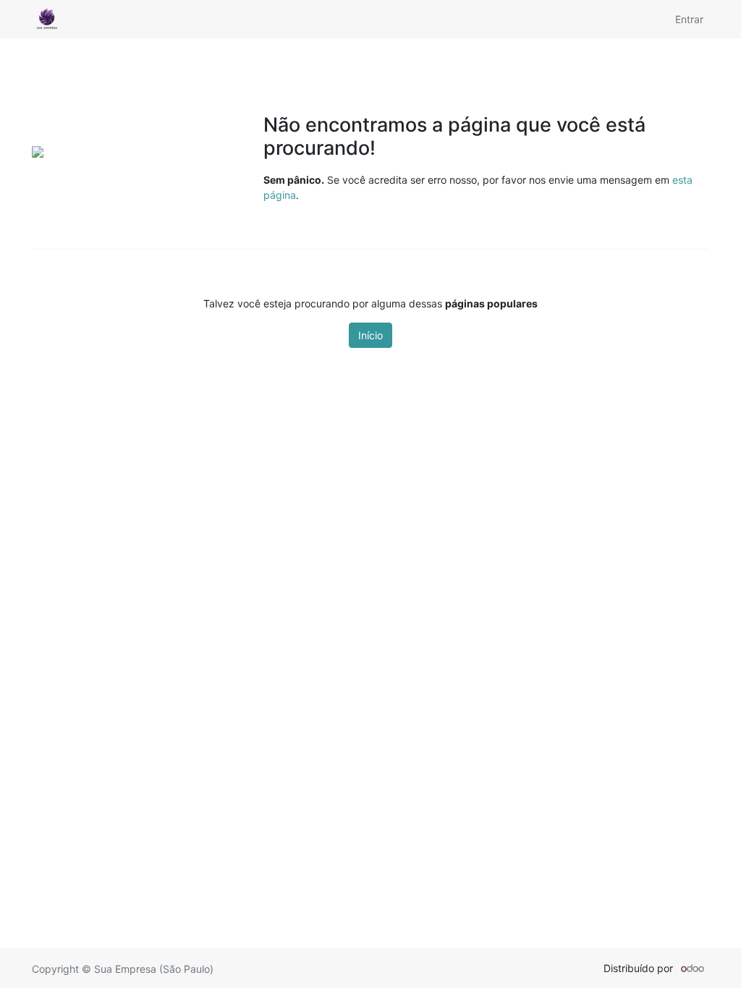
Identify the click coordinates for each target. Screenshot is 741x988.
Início (370, 335)
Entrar (689, 19)
